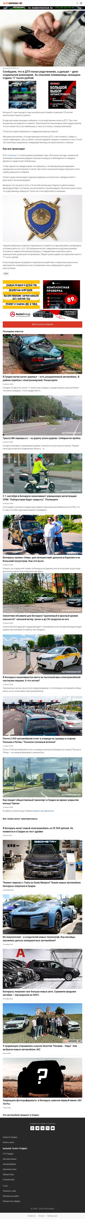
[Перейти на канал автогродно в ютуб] (53, 1128)
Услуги (41, 1216)
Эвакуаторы (8, 1174)
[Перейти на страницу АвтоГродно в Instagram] (32, 1128)
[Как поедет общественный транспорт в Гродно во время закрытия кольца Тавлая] (42, 777)
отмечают (12, 155)
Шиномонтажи (9, 1169)
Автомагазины (9, 1159)
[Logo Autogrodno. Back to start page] (13, 3)
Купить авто (8, 1142)
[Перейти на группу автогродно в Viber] (48, 1128)
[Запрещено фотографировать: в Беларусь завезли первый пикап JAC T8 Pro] (42, 1077)
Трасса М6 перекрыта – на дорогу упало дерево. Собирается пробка (41, 438)
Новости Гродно (10, 1137)
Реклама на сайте (11, 1196)
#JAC (6, 273)
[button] (77, 3)
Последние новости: (13, 331)
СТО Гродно (8, 1154)
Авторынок (52, 1216)
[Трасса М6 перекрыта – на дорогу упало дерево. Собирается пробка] (42, 415)
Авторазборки (9, 1164)
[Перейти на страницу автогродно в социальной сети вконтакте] (42, 1128)
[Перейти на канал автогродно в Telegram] (37, 1128)
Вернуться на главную (42, 324)
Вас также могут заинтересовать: (20, 818)
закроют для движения (43, 811)
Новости (32, 1216)
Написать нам (9, 1191)
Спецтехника (8, 1179)
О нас (5, 1186)
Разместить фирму (11, 1201)
